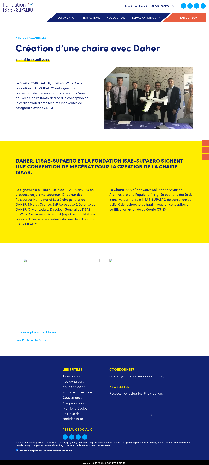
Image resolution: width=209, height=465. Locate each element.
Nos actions (91, 17)
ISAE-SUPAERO (160, 6)
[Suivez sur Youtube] (203, 6)
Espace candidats (144, 17)
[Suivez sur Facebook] (196, 6)
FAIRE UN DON (189, 17)
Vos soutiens (116, 17)
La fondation (67, 17)
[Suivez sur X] (183, 6)
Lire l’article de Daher (32, 340)
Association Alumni (136, 6)
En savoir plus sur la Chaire (36, 331)
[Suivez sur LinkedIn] (190, 6)
